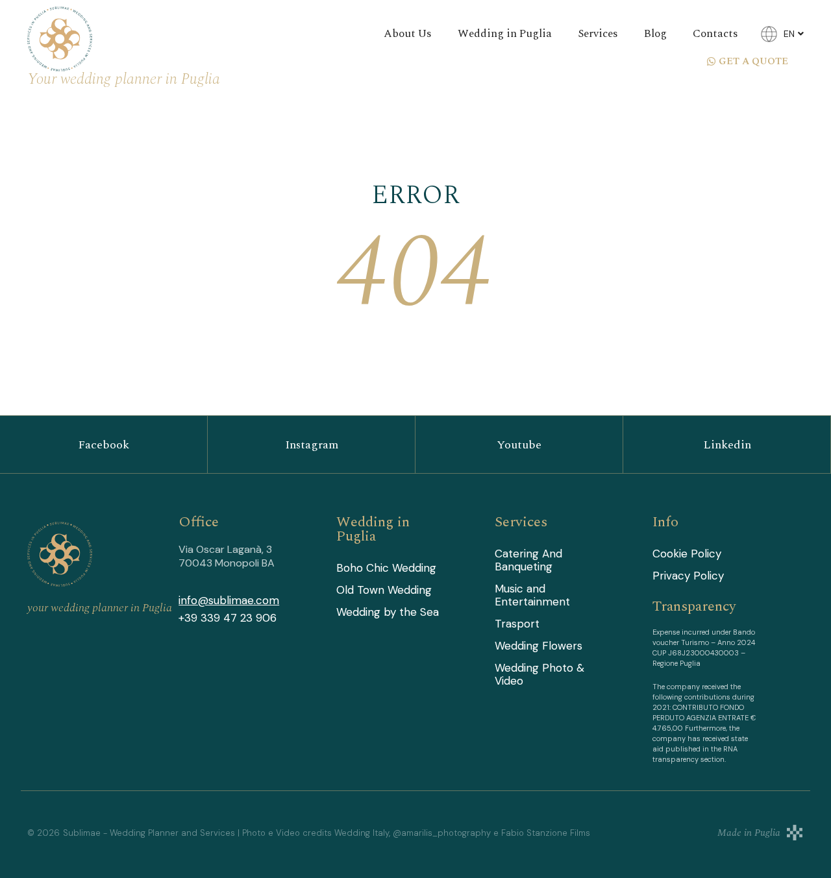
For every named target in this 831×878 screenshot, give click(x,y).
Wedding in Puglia (505, 33)
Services (598, 33)
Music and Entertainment (532, 595)
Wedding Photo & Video (539, 674)
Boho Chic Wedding (386, 568)
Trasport (517, 623)
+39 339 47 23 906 (228, 618)
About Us (408, 33)
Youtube (519, 445)
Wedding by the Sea (387, 612)
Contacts (715, 33)
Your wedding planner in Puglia (123, 79)
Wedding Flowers (538, 646)
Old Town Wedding (384, 590)
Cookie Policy (686, 553)
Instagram (311, 445)
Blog (655, 33)
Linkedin (727, 445)
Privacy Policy (688, 575)
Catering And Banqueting (528, 560)
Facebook (103, 445)
